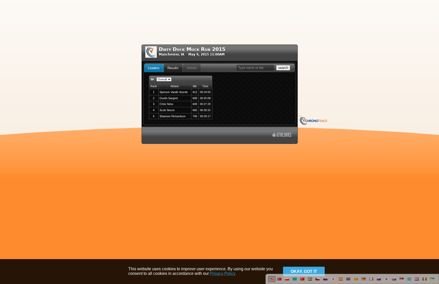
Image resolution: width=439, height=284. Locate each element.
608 (195, 98)
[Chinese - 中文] (279, 280)
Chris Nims (166, 104)
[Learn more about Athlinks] (282, 135)
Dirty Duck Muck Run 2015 (192, 49)
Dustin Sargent (169, 98)
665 (195, 110)
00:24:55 (205, 92)
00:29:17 (205, 116)
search (283, 68)
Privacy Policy (223, 273)
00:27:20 (205, 104)
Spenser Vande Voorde (174, 92)
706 (195, 116)
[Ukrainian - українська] (432, 280)
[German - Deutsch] (363, 280)
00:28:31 (205, 110)
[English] (271, 280)
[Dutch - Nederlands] (416, 280)
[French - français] (371, 280)
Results (173, 68)
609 (195, 104)
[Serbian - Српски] (401, 280)
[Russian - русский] (378, 280)
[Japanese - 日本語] (333, 280)
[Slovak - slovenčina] (394, 280)
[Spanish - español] (340, 280)
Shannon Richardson (172, 116)
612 (195, 92)
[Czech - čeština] (317, 280)
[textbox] (255, 68)
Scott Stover (167, 110)
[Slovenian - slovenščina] (325, 280)
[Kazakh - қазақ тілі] (294, 280)
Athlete (191, 68)
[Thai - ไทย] (348, 280)
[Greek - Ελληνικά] (409, 280)
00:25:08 (205, 98)
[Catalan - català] (355, 280)
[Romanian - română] (424, 280)
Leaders (154, 68)
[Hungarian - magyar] (309, 280)
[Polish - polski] (287, 280)
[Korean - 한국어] (386, 280)
